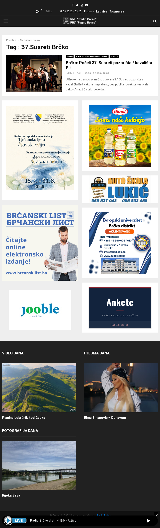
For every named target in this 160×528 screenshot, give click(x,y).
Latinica (101, 11)
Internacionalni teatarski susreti (92, 56)
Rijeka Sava (11, 495)
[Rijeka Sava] (39, 465)
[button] (148, 520)
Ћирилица (116, 11)
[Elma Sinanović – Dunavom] (121, 387)
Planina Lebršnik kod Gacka (23, 418)
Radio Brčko (76, 73)
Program (89, 11)
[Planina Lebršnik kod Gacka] (39, 387)
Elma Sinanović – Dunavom (105, 418)
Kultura (114, 56)
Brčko (69, 56)
